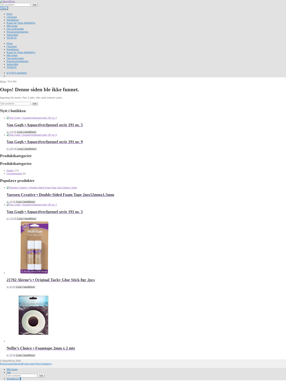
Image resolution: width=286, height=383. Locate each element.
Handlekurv (13, 20)
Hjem (9, 14)
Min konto (12, 25)
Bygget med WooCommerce (36, 363)
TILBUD (12, 37)
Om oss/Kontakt (15, 28)
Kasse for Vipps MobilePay (21, 22)
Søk (35, 4)
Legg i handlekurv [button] (26, 131)
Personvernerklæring (17, 31)
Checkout (12, 17)
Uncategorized (14, 173)
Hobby (10, 170)
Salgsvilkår (12, 34)
